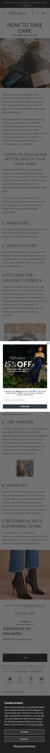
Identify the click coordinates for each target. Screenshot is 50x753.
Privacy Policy (36, 724)
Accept (24, 731)
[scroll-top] (44, 747)
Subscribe (25, 406)
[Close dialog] (48, 343)
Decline (24, 739)
